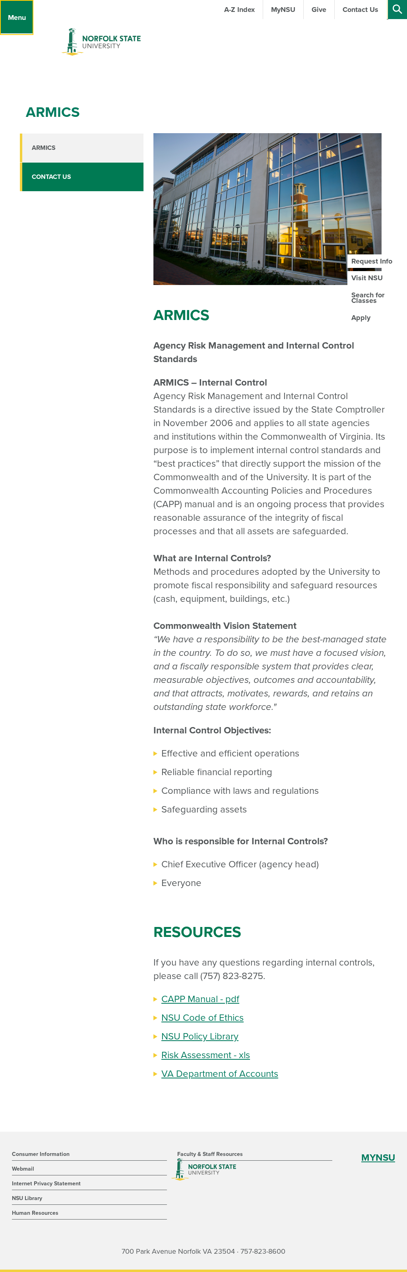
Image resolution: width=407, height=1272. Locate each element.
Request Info (371, 261)
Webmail (23, 1168)
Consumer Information (41, 1154)
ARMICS (44, 148)
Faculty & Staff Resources (210, 1154)
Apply (360, 317)
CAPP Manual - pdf (200, 999)
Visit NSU (367, 277)
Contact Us (51, 177)
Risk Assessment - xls (205, 1055)
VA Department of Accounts (219, 1074)
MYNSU (378, 1157)
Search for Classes (367, 298)
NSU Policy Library (199, 1036)
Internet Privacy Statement (46, 1183)
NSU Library (27, 1198)
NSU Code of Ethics (202, 1018)
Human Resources (35, 1213)
